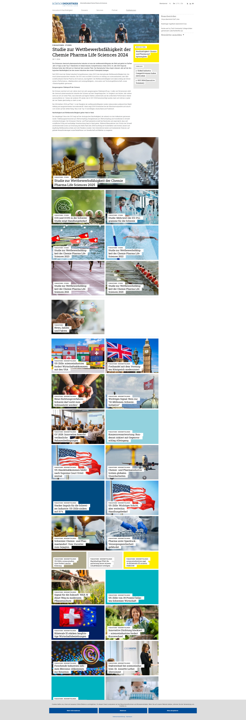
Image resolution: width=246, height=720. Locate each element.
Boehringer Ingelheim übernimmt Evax (174, 24)
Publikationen (131, 10)
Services (99, 10)
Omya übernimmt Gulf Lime (170, 19)
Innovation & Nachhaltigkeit (62, 10)
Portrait (114, 10)
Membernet (163, 3)
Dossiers (84, 10)
